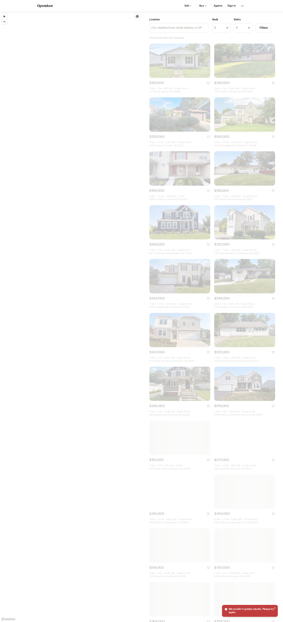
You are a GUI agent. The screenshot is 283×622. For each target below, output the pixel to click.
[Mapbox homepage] (8, 619)
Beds (215, 19)
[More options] (242, 6)
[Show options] (227, 28)
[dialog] (250, 611)
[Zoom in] (4, 16)
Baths (237, 19)
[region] (71, 317)
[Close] (274, 608)
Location (154, 19)
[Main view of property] (179, 61)
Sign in (231, 6)
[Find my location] (137, 16)
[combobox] (221, 27)
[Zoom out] (4, 21)
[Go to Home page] (45, 6)
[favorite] (208, 83)
